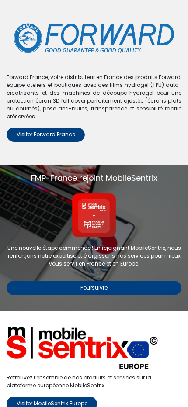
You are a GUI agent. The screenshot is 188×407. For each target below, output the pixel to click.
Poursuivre (94, 287)
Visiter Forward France (46, 134)
